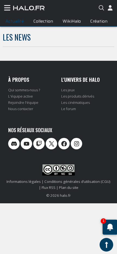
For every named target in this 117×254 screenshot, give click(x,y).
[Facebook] (64, 143)
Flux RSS (49, 187)
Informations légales (24, 181)
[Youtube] (26, 143)
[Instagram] (76, 143)
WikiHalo (72, 21)
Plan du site (68, 187)
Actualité (14, 21)
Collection (43, 21)
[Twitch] (39, 143)
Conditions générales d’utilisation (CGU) (77, 181)
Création (98, 21)
